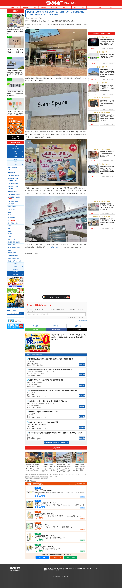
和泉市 (9, 250)
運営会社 (54, 568)
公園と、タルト (55, 247)
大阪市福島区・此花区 (13, 178)
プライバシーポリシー (97, 568)
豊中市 (11, 220)
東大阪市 (10, 234)
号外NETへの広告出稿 (74, 568)
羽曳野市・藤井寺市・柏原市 (15, 261)
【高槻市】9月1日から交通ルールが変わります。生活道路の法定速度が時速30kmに (107, 56)
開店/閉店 (43, 7)
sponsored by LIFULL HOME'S (77, 483)
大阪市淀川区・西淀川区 (14, 175)
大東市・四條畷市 (12, 206)
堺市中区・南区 (11, 244)
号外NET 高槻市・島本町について (55, 570)
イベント (91, 7)
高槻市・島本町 (70, 3)
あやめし (33, 481)
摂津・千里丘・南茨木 (13, 223)
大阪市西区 (10, 189)
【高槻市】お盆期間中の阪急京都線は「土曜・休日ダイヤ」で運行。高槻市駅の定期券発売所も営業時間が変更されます (107, 170)
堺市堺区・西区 (11, 239)
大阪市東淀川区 (11, 172)
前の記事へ (36, 326)
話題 (83, 7)
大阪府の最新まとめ (12, 167)
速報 (100, 7)
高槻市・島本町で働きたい (35, 354)
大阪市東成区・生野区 (13, 186)
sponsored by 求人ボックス (50, 354)
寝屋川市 (10, 228)
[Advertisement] (101, 20)
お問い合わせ (85, 568)
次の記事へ (76, 326)
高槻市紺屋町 (44, 478)
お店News (54, 7)
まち (75, 7)
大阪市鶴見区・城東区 (13, 183)
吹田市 (9, 212)
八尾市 (9, 236)
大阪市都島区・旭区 (12, 180)
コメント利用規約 (83, 320)
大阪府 (40, 18)
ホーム (47, 568)
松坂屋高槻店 (37, 478)
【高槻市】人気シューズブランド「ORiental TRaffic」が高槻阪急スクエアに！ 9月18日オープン (15, 113)
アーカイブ (109, 7)
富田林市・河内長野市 (13, 255)
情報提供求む (62, 568)
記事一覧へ (56, 326)
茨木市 (9, 215)
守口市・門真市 (11, 209)
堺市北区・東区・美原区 (14, 242)
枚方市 (9, 231)
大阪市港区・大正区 (12, 191)
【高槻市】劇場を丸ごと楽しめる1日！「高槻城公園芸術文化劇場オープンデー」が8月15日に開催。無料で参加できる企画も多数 (107, 73)
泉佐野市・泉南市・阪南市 (14, 258)
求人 (35, 7)
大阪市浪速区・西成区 (13, 201)
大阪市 (9, 170)
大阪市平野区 (11, 204)
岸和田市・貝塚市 (12, 252)
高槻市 (9, 225)
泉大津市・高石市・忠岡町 (14, 247)
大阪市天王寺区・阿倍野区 (14, 194)
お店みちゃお (65, 7)
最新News (25, 7)
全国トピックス (14, 7)
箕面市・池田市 (11, 217)
